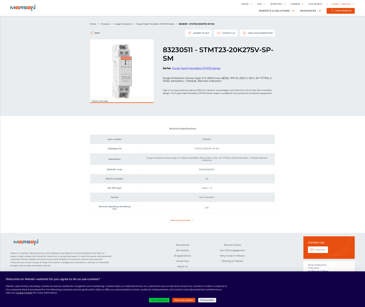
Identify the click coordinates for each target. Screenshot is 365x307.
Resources (308, 10)
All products (182, 245)
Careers (295, 4)
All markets (182, 250)
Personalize (207, 300)
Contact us (228, 33)
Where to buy (201, 33)
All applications (182, 255)
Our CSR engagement (232, 250)
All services (182, 261)
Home (93, 24)
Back (97, 33)
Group (245, 4)
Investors (276, 4)
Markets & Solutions (274, 10)
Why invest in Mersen (232, 255)
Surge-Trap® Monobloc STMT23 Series (155, 24)
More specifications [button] (180, 220)
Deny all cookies (184, 300)
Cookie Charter (24, 292)
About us (182, 266)
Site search (315, 4)
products (343, 11)
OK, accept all (159, 300)
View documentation (260, 33)
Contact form (320, 250)
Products (105, 24)
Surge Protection (123, 24)
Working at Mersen (232, 261)
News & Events (232, 245)
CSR (259, 4)
